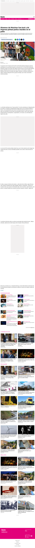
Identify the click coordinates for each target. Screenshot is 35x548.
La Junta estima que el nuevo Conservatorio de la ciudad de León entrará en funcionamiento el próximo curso (26, 392)
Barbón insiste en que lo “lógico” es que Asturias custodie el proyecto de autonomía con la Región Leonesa (8, 359)
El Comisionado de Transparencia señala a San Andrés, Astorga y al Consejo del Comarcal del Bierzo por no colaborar (9, 392)
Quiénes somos (17, 540)
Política (6, 18)
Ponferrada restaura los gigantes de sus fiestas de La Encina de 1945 (8, 511)
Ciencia (16, 18)
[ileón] (5, 530)
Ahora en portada (4, 364)
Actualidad (2, 18)
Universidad (19, 18)
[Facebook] (17, 39)
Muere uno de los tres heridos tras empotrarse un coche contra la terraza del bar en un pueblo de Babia (26, 376)
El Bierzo (23, 18)
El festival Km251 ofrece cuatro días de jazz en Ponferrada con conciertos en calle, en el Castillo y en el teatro (26, 359)
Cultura (9, 18)
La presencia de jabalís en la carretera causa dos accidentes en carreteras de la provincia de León (8, 421)
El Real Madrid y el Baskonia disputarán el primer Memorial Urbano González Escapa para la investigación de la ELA (9, 496)
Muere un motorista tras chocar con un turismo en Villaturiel (8, 406)
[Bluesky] (19, 39)
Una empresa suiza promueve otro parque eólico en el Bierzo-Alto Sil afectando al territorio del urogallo (8, 436)
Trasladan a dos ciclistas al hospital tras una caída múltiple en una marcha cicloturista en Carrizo (25, 406)
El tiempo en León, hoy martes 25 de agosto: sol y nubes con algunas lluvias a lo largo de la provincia (26, 467)
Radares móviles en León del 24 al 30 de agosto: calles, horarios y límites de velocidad (25, 344)
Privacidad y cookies (17, 543)
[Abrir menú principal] (34, 16)
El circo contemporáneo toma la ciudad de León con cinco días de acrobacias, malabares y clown (26, 436)
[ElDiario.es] (31, 18)
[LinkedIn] (23, 39)
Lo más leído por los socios (5, 331)
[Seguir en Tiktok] (25, 537)
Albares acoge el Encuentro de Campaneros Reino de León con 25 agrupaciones (24, 450)
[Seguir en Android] (25, 530)
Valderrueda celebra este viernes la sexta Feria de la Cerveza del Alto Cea (8, 482)
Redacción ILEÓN (3, 347)
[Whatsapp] (15, 39)
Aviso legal (17, 544)
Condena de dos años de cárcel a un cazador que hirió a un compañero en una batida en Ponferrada (26, 511)
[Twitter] (21, 39)
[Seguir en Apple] (26, 530)
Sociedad (12, 18)
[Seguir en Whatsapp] (26, 537)
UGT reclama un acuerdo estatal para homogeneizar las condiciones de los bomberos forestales (8, 450)
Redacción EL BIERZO (4, 469)
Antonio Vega (2, 394)
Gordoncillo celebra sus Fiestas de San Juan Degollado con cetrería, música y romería (26, 421)
